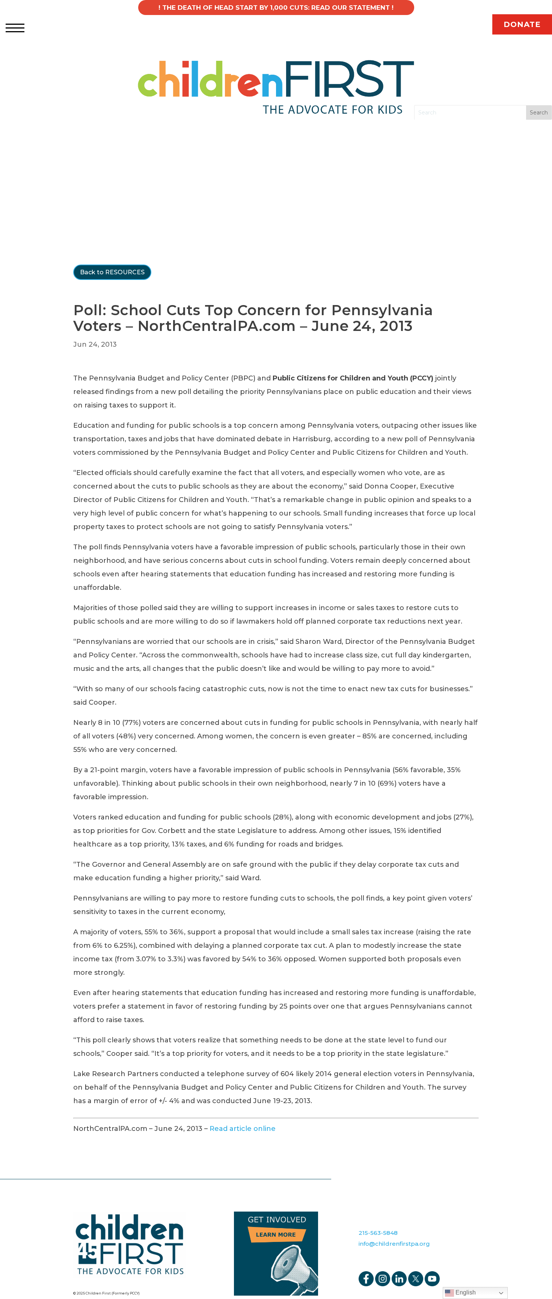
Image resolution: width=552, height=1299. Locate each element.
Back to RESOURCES (112, 272)
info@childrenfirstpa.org (394, 1243)
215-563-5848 (378, 1232)
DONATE (522, 24)
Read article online (243, 1129)
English (465, 1292)
